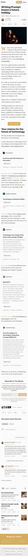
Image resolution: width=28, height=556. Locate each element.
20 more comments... (6, 480)
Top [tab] (3, 488)
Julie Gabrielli (8, 466)
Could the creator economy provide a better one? (8, 520)
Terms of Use (21, 398)
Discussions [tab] (13, 488)
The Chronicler (17, 178)
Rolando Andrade (9, 442)
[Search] (25, 488)
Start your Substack (10, 551)
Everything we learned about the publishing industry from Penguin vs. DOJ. (10, 495)
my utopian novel (17, 146)
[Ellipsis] (26, 442)
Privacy (12, 548)
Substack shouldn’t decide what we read (10, 505)
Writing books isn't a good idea (9, 516)
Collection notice (22, 548)
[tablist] (8, 424)
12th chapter (5, 146)
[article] (14, 496)
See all (4, 529)
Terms (16, 548)
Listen (24, 19)
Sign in (24, 2)
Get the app (20, 551)
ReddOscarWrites (7, 173)
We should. (4, 508)
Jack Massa (5, 265)
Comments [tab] (5, 424)
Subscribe (19, 2)
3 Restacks (19, 407)
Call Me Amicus (6, 316)
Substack (8, 554)
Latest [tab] (7, 488)
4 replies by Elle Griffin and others (14, 460)
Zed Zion (4, 214)
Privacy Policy (14, 401)
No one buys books (7, 493)
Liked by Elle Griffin (10, 444)
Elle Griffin (8, 18)
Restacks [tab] (11, 424)
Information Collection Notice (17, 399)
